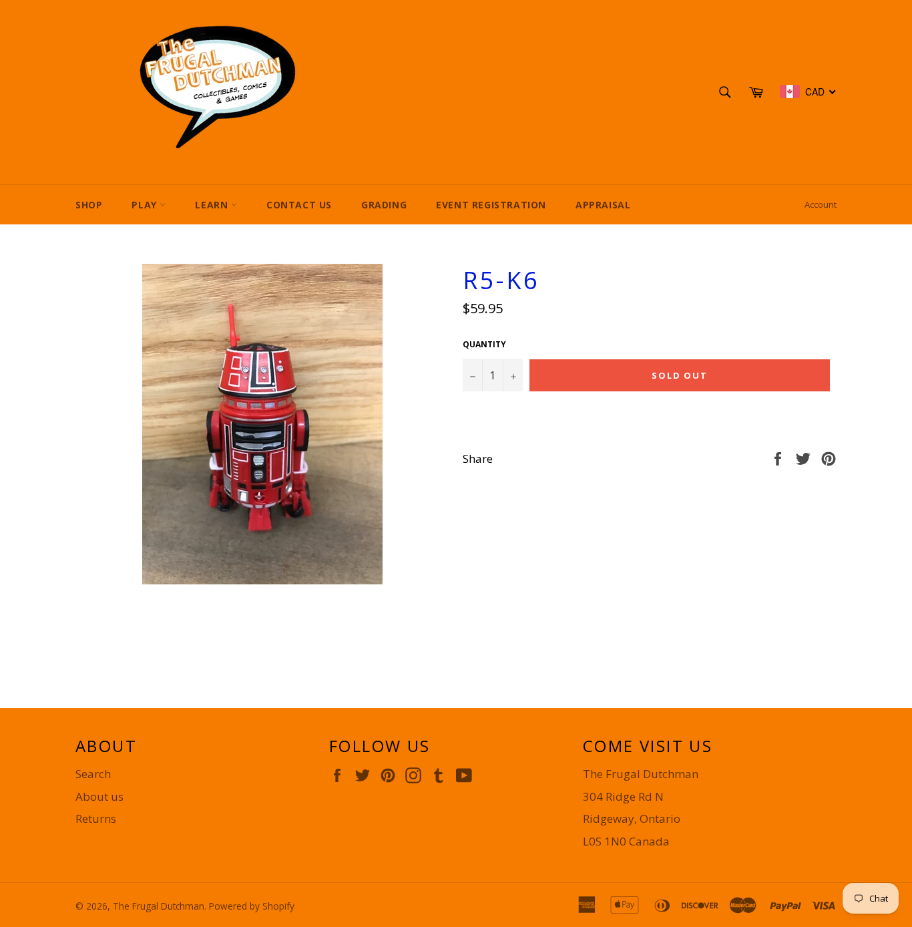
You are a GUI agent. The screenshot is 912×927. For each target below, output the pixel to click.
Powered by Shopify (251, 906)
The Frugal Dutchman (158, 906)
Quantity (484, 344)
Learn (213, 204)
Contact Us (299, 204)
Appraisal (603, 204)
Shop (88, 204)
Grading (384, 204)
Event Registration (491, 204)
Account (821, 204)
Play (146, 204)
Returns (95, 818)
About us (99, 796)
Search (93, 773)
